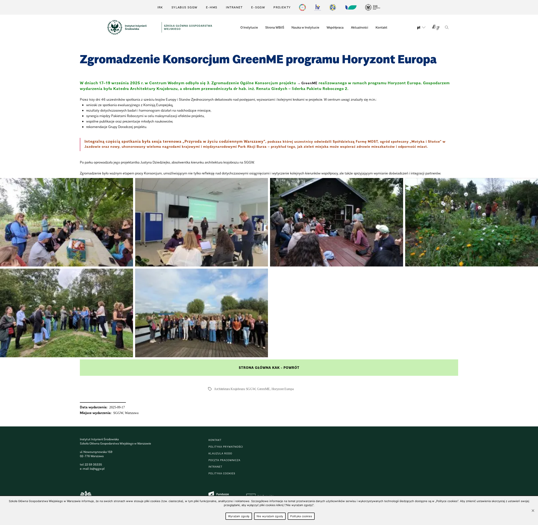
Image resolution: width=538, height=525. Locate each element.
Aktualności (359, 27)
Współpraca (335, 27)
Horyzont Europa (283, 389)
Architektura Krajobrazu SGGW (234, 389)
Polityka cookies (301, 516)
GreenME (309, 83)
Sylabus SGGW (184, 7)
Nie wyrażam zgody (270, 516)
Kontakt (381, 27)
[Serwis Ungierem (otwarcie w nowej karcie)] (350, 7)
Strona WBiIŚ (274, 27)
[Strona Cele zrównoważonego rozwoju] (302, 7)
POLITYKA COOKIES (221, 473)
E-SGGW (258, 7)
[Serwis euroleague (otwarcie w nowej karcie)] (332, 7)
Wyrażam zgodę (238, 516)
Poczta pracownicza (224, 460)
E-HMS (212, 7)
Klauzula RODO (220, 453)
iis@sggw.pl (97, 468)
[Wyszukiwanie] (446, 27)
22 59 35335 (93, 464)
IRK (160, 7)
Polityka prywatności (225, 446)
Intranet (234, 7)
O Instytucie (249, 27)
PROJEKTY (282, 7)
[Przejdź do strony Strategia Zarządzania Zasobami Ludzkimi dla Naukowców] (317, 7)
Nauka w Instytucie (305, 27)
